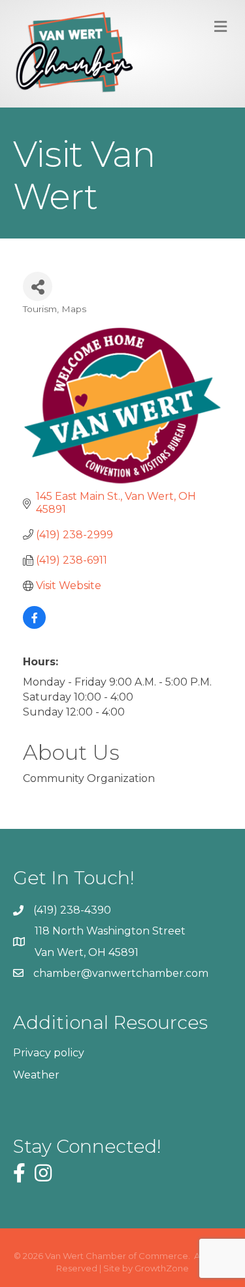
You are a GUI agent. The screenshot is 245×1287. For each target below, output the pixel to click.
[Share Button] (37, 286)
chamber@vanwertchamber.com (120, 973)
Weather (36, 1075)
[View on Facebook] (34, 625)
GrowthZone (162, 1268)
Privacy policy (48, 1053)
